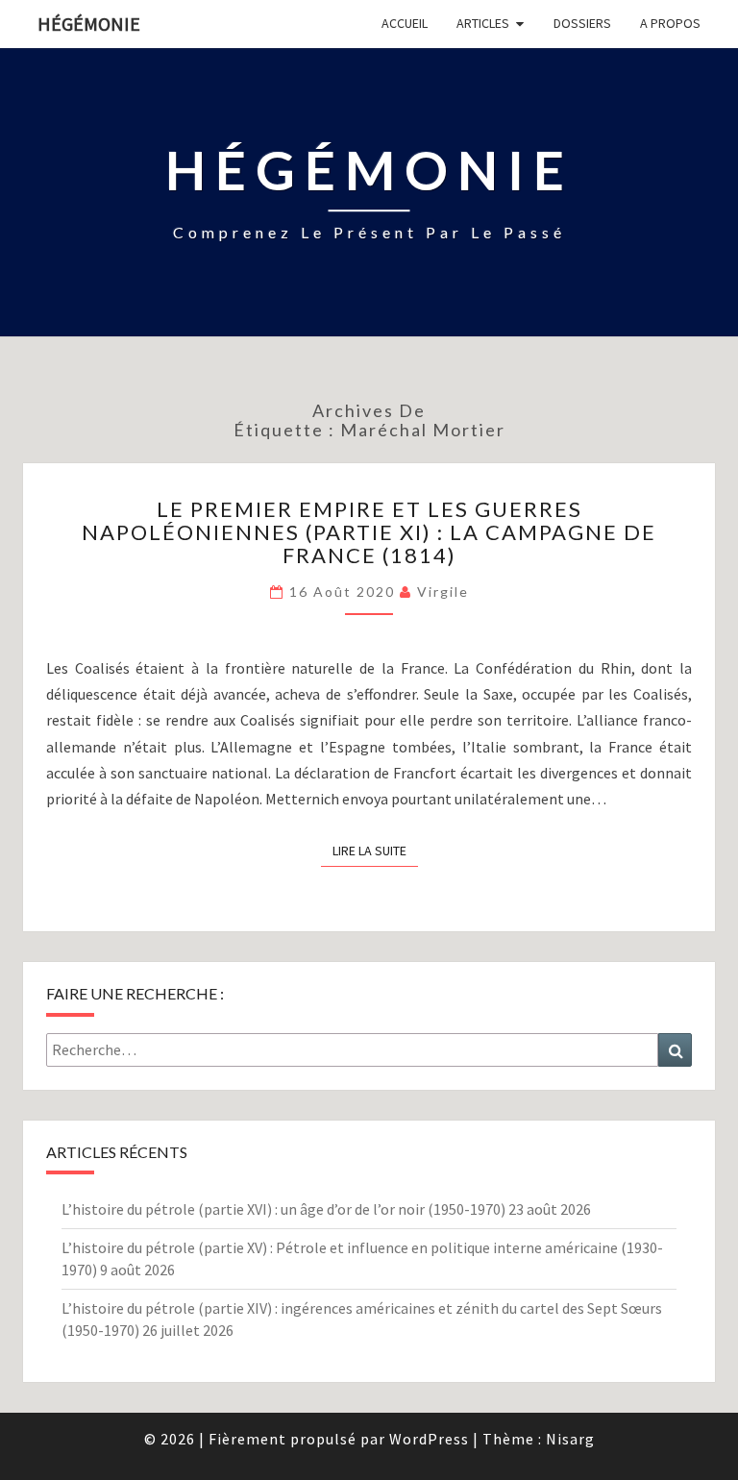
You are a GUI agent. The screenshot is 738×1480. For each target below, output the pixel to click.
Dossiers (582, 23)
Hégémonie (88, 24)
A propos (670, 23)
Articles (482, 23)
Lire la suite (375, 850)
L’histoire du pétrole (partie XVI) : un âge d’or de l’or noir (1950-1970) (283, 1209)
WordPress (429, 1438)
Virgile (443, 591)
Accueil (404, 23)
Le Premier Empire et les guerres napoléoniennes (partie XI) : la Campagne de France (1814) (369, 532)
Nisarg (570, 1438)
